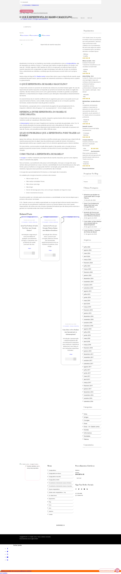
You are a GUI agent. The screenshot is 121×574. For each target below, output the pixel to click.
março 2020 (87, 269)
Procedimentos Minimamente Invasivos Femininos (60, 483)
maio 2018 (87, 338)
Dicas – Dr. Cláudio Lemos (92, 426)
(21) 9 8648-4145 (27, 11)
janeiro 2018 (87, 351)
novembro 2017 (88, 357)
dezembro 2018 (88, 316)
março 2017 (87, 382)
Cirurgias (86, 420)
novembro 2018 (88, 319)
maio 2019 (87, 300)
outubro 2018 (88, 322)
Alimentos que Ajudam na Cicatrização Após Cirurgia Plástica (92, 196)
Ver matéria (3, 573)
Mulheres (77, 470)
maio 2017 (87, 376)
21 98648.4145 (34, 5)
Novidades (87, 436)
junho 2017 (87, 373)
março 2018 (87, 344)
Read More (28, 253)
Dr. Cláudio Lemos (53, 495)
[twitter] (78, 489)
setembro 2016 (88, 401)
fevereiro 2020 (88, 272)
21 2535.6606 (26, 5)
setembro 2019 (88, 288)
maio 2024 (87, 253)
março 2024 (87, 259)
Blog (83, 18)
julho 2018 (87, 332)
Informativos (88, 433)
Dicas (90, 18)
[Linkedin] (87, 489)
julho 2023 (87, 266)
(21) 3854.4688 (78, 493)
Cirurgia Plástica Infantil (54, 479)
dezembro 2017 (88, 354)
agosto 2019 (87, 291)
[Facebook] (76, 489)
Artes (85, 414)
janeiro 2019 (87, 313)
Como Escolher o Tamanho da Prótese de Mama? (92, 231)
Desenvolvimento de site (25, 538)
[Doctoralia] (33, 472)
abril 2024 (87, 256)
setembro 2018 (88, 326)
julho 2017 (87, 370)
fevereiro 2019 (88, 310)
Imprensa (74, 18)
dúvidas (86, 430)
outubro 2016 (88, 398)
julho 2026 (87, 247)
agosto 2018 (87, 329)
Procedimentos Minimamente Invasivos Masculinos (60, 486)
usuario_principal (33, 222)
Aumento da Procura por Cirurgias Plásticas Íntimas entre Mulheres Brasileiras (50, 228)
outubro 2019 (88, 285)
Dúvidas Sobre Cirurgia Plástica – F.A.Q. (57, 492)
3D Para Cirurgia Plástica (54, 489)
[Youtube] (84, 489)
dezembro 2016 (88, 392)
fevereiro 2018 (88, 348)
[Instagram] (81, 489)
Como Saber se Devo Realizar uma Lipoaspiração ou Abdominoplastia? (71, 332)
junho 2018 (87, 335)
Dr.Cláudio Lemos (30, 18)
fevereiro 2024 (88, 263)
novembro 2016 (88, 395)
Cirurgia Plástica (47, 18)
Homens (77, 472)
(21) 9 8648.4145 (79, 495)
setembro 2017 (88, 363)
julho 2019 (87, 294)
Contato (27, 27)
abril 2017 (87, 379)
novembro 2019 (88, 281)
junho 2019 (87, 297)
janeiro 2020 (87, 275)
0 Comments (25, 222)
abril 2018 (87, 341)
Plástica (86, 439)
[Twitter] (8, 551)
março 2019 (87, 307)
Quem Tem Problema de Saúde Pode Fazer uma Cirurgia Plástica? (29, 228)
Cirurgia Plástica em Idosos (55, 473)
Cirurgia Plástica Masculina (55, 476)
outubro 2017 (88, 360)
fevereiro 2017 (88, 385)
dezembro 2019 (88, 278)
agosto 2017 (87, 367)
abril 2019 (87, 304)
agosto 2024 (87, 250)
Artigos (29, 248)
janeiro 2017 (87, 389)
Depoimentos (62, 18)
